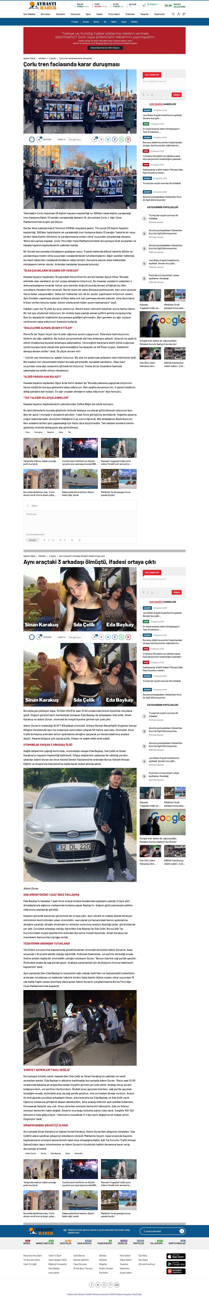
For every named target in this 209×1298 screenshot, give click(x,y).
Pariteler (138, 1242)
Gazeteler (159, 14)
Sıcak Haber (126, 1272)
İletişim (82, 1294)
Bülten (96, 21)
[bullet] (65, 540)
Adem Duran (30, 1153)
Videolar (130, 14)
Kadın (100, 14)
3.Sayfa (74, 21)
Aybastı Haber (29, 58)
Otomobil (78, 1153)
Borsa (26, 1242)
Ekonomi (75, 14)
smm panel (54, 1272)
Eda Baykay (56, 1153)
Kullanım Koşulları (123, 1294)
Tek (69, 432)
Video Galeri (126, 1259)
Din (105, 21)
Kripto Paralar (177, 1242)
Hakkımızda (72, 1294)
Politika (134, 21)
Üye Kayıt (143, 1259)
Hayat (123, 21)
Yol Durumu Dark (31, 1259)
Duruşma (38, 432)
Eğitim (114, 21)
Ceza (27, 432)
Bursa (43, 1153)
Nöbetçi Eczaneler (58, 1264)
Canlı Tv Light (30, 1264)
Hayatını (50, 432)
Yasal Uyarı (137, 1294)
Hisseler (122, 1242)
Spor (88, 14)
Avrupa (86, 21)
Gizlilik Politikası (93, 1294)
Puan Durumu (105, 1242)
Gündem (60, 14)
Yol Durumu (156, 1242)
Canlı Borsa (79, 1255)
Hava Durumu (84, 1242)
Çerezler (105, 1294)
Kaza (61, 432)
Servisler (45, 14)
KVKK (112, 1294)
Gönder (32, 540)
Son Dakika (29, 14)
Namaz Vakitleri (45, 1242)
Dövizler (103, 1259)
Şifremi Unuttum (146, 1264)
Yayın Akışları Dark (58, 1259)
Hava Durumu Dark (32, 1255)
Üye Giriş (142, 1255)
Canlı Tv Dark (55, 1255)
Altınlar (102, 1255)
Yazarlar (144, 14)
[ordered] (60, 540)
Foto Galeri (114, 14)
